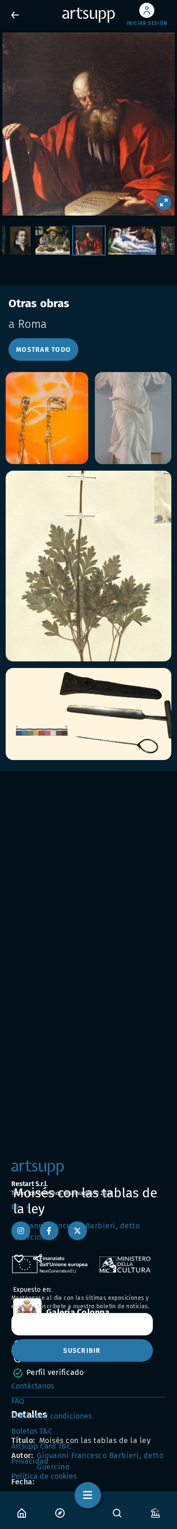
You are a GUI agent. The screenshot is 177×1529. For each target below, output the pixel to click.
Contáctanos (32, 1386)
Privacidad (30, 1461)
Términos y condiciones (51, 1416)
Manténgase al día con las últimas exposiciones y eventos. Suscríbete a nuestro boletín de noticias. (80, 1302)
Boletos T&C (31, 1431)
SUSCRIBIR (82, 1351)
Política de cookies (43, 1476)
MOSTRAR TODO (43, 350)
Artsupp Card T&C (41, 1446)
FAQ (17, 1401)
